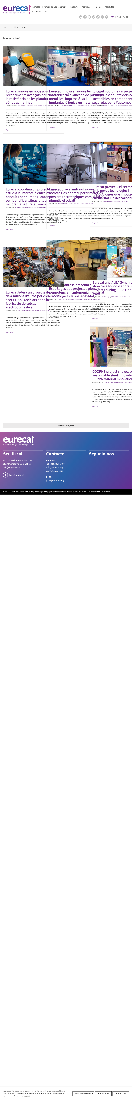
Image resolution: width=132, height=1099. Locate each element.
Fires (62, 106)
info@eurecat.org (54, 467)
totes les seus (16, 475)
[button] (46, 11)
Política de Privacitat (58, 491)
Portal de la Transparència (91, 491)
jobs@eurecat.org (55, 480)
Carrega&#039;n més (66, 426)
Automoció (106, 106)
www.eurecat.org (54, 471)
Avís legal (45, 491)
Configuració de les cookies (82, 1094)
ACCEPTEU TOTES (121, 1094)
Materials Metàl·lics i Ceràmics (25, 106)
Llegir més (27, 1096)
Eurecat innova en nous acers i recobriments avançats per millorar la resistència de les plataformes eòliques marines (33, 97)
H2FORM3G (114, 297)
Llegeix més (9, 130)
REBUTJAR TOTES (103, 1094)
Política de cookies (74, 491)
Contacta (37, 491)
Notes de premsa (38, 106)
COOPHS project (109, 382)
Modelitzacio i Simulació (85, 106)
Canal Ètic (106, 491)
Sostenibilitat (86, 204)
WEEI (92, 204)
